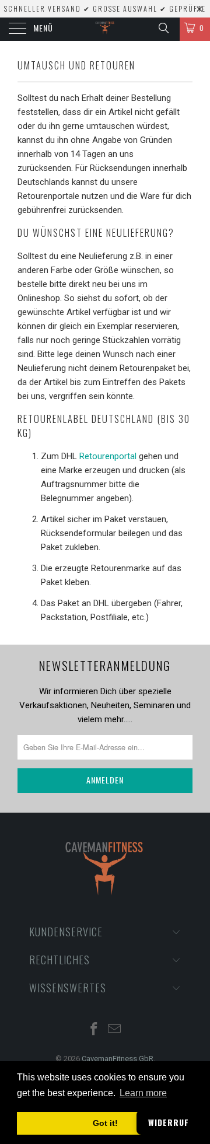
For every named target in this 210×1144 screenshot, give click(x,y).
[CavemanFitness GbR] (105, 29)
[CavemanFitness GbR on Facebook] (94, 1030)
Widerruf (168, 1122)
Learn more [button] (143, 1093)
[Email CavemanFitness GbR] (115, 1030)
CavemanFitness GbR (117, 1058)
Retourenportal (109, 456)
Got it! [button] (105, 1123)
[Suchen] (163, 28)
